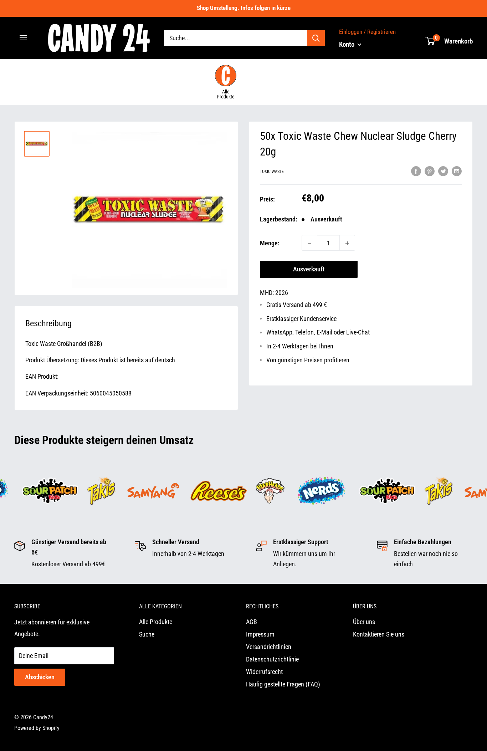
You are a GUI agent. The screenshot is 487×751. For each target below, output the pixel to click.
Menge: (270, 243)
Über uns (364, 621)
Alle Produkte (50, 112)
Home (21, 112)
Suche (146, 634)
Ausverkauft (308, 269)
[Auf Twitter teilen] (443, 171)
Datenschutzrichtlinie (272, 659)
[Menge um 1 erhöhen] (347, 243)
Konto (347, 44)
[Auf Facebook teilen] (416, 171)
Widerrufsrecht (264, 671)
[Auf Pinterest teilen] (430, 171)
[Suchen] (316, 38)
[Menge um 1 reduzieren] (309, 243)
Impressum (260, 634)
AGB (251, 621)
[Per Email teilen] (457, 171)
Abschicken (40, 677)
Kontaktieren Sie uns (378, 634)
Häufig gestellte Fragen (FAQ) (283, 684)
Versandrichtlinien (268, 646)
